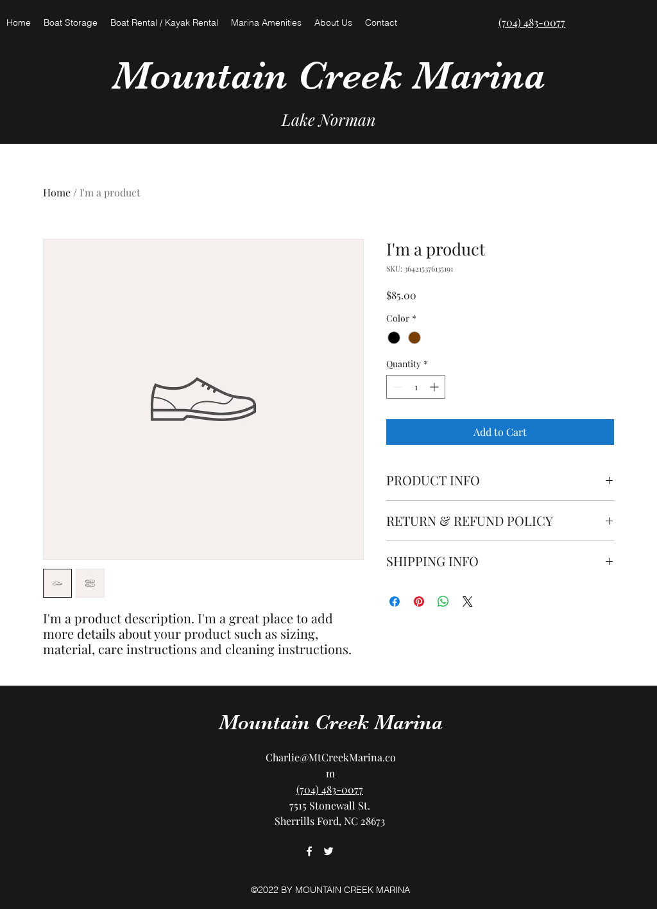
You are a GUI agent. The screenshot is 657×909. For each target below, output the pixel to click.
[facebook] (309, 851)
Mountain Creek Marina (328, 75)
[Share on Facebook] (394, 601)
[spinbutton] (415, 387)
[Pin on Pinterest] (419, 601)
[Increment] (435, 387)
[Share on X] (467, 601)
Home (57, 192)
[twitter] (328, 851)
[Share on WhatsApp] (443, 601)
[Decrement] (396, 387)
